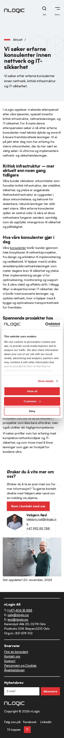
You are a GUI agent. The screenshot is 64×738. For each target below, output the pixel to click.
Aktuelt (18, 39)
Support (9, 661)
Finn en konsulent (16, 651)
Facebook (30, 722)
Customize (30, 401)
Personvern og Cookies (20, 665)
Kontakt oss (12, 656)
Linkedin (46, 722)
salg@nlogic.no (18, 615)
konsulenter (18, 248)
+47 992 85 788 (38, 528)
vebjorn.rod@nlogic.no (41, 521)
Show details (45, 381)
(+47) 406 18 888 (19, 610)
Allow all (32, 391)
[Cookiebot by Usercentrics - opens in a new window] (45, 324)
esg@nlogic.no (18, 619)
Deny (32, 411)
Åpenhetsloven (14, 670)
